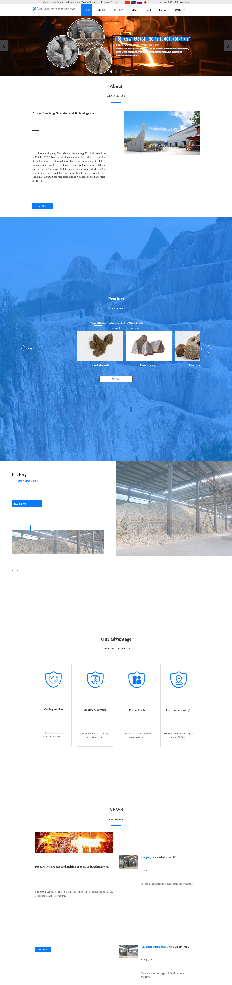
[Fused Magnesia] (73, 346)
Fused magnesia (98, 322)
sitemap (163, 2)
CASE (149, 10)
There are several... (178, 946)
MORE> (43, 206)
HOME (86, 10)
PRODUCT (118, 10)
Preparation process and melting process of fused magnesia (72, 866)
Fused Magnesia (73, 365)
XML (176, 2)
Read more (20, 503)
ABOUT (101, 10)
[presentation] (4, 45)
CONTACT (179, 10)
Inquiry (162, 10)
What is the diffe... (169, 857)
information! (185, 2)
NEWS (134, 10)
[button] (111, 71)
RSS (170, 2)
